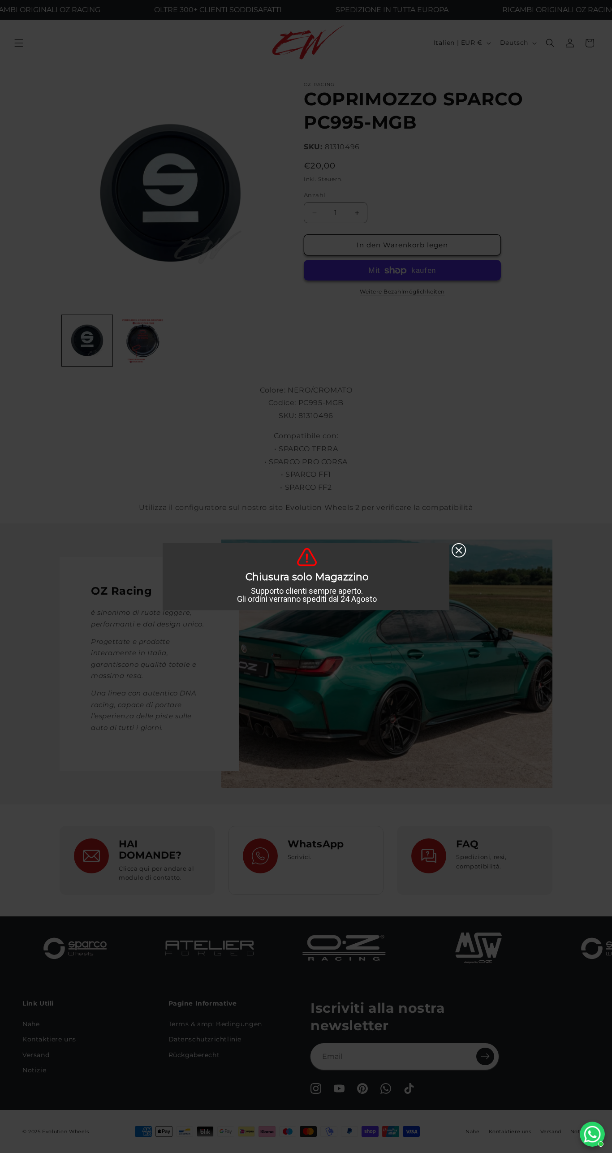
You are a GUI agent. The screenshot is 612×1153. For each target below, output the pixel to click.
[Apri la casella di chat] (592, 1134)
